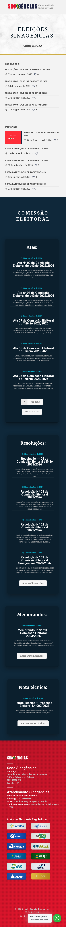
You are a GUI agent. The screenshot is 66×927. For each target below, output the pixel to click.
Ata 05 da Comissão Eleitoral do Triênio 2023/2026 (33, 377)
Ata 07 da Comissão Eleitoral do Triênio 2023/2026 (33, 322)
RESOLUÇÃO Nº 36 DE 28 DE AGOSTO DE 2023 (26, 81)
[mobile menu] (61, 4)
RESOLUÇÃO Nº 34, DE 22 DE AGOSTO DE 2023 (26, 105)
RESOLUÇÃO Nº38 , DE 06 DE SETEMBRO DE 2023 (27, 69)
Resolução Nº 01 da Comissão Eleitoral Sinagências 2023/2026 (34, 560)
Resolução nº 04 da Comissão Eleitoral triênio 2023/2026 (34, 461)
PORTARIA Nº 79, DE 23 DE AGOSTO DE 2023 (25, 172)
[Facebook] (24, 916)
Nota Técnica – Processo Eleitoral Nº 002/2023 (34, 704)
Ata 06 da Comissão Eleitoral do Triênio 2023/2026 (33, 349)
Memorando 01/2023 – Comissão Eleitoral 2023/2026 (33, 633)
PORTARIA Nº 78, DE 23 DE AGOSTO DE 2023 (25, 184)
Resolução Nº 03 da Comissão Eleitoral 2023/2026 (34, 494)
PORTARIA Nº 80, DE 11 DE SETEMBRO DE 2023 (26, 160)
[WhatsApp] (20, 916)
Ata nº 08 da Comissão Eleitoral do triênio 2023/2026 (33, 294)
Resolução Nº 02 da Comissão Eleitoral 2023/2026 (34, 527)
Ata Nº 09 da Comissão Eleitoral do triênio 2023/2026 (33, 264)
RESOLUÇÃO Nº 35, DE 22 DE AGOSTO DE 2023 (26, 93)
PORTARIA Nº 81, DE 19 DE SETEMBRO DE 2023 (26, 148)
